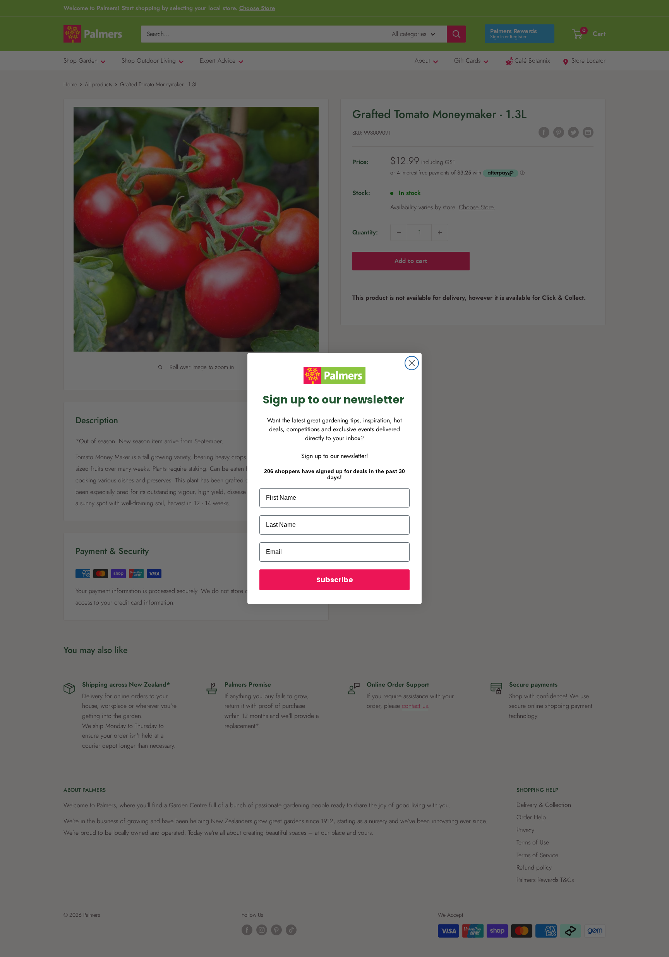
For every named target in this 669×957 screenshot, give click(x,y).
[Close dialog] (412, 363)
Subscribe (334, 579)
